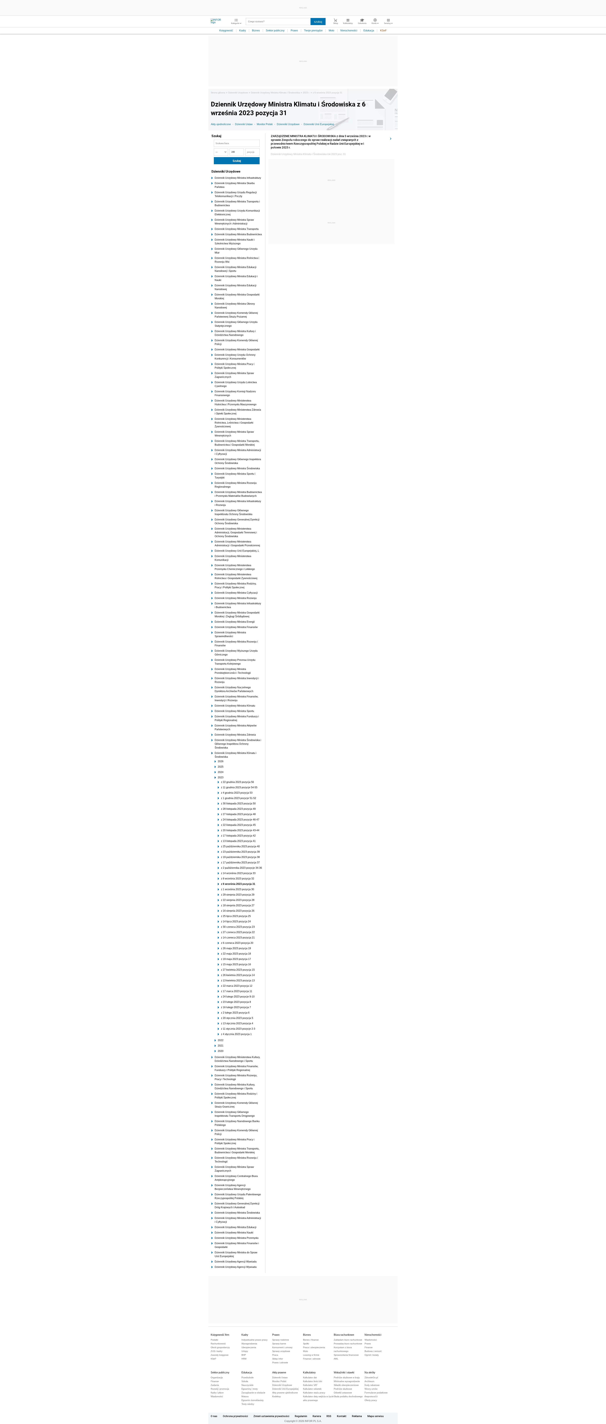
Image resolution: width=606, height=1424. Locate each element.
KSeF (383, 30)
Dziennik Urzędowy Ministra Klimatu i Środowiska (275, 92)
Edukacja (368, 30)
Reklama (357, 1416)
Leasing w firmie (311, 1355)
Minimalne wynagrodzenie (347, 1381)
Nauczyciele (247, 1385)
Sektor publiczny (275, 30)
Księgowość (226, 30)
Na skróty (370, 1372)
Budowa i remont (373, 1351)
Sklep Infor (277, 1358)
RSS (329, 1416)
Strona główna (218, 92)
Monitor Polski (265, 124)
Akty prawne (279, 1372)
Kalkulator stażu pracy (314, 1392)
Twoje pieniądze (313, 30)
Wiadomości (371, 1340)
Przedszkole (247, 1377)
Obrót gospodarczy (220, 1347)
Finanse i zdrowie (312, 1358)
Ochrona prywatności (235, 1416)
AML (336, 1358)
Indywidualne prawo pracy (254, 1340)
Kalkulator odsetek (312, 1389)
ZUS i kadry (216, 1351)
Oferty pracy (371, 1400)
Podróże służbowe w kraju (347, 1377)
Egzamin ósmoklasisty (252, 1400)
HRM (244, 1358)
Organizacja (217, 1377)
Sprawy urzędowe (281, 1351)
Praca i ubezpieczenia (314, 1347)
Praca (275, 1355)
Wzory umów (371, 1389)
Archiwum (369, 1381)
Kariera (317, 1416)
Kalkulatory (309, 1372)
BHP (243, 1355)
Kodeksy (276, 1396)
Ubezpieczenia (248, 1347)
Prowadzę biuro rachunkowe (348, 1343)
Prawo (294, 30)
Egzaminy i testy (249, 1389)
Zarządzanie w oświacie (253, 1392)
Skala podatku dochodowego (348, 1396)
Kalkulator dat (310, 1377)
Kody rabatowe (372, 1385)
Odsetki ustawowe (343, 1392)
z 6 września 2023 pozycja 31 (327, 92)
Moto (331, 30)
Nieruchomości (348, 30)
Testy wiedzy (247, 1404)
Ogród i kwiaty (372, 1355)
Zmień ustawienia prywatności (271, 1416)
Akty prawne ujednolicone (285, 1392)
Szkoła (244, 1381)
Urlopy (244, 1351)
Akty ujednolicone (221, 124)
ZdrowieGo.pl (371, 1377)
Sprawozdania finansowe (346, 1355)
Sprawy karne (279, 1343)
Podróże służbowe (343, 1389)
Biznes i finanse (311, 1340)
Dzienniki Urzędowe (238, 92)
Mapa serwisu (375, 1416)
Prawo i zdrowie (280, 1362)
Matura (245, 1396)
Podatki (214, 1340)
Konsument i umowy (282, 1347)
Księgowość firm (220, 1334)
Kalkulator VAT (310, 1385)
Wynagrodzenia (249, 1343)
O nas (214, 1416)
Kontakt (341, 1416)
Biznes (256, 30)
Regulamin (301, 1416)
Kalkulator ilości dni (312, 1381)
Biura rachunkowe (344, 1334)
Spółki (306, 1343)
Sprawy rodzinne (280, 1340)
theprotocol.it (371, 1396)
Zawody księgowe (220, 1355)
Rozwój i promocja (220, 1389)
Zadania (215, 1385)
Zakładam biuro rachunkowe (348, 1340)
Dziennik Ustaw (244, 124)
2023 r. (306, 92)
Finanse (369, 1347)
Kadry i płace (217, 1392)
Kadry (242, 30)
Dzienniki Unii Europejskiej (319, 124)
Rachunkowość (218, 1343)
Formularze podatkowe (376, 1392)
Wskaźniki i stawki (344, 1372)
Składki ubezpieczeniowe (346, 1385)
